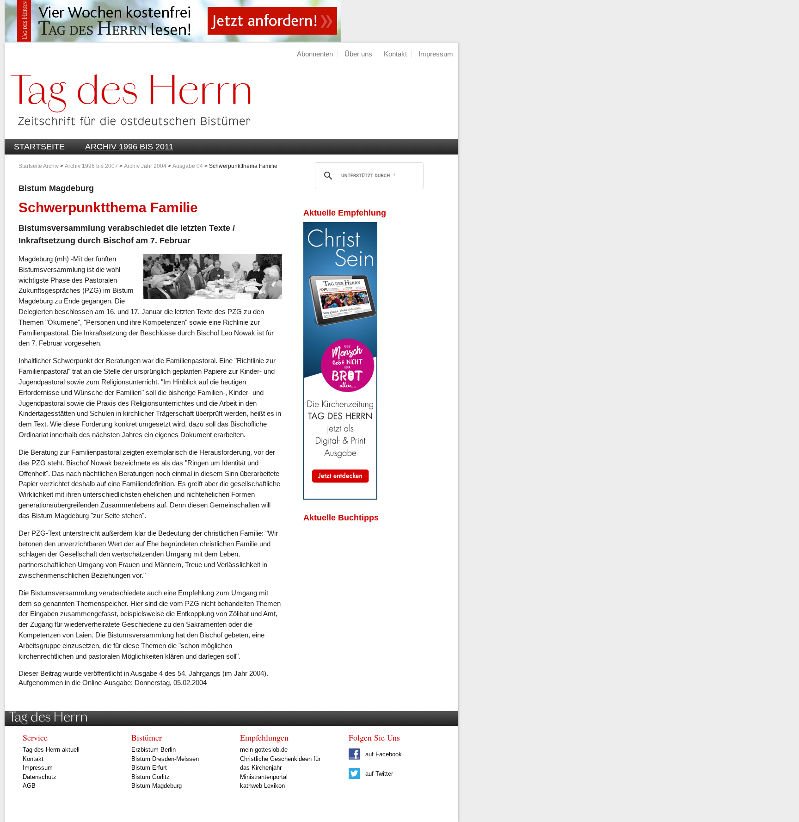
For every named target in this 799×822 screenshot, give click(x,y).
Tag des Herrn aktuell (51, 749)
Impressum (435, 54)
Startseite (39, 146)
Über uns (358, 54)
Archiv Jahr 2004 (145, 166)
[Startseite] (128, 133)
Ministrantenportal (264, 776)
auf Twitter (378, 773)
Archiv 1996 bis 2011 (129, 146)
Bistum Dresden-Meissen (165, 758)
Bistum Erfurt (149, 767)
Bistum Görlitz (150, 776)
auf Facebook (382, 754)
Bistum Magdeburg (156, 785)
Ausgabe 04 (187, 166)
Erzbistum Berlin (153, 749)
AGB (29, 785)
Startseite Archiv (38, 166)
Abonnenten (315, 54)
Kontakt (395, 54)
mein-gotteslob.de (264, 749)
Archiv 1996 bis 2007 (91, 166)
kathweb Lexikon (262, 785)
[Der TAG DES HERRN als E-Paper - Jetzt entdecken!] (340, 497)
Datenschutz (39, 776)
